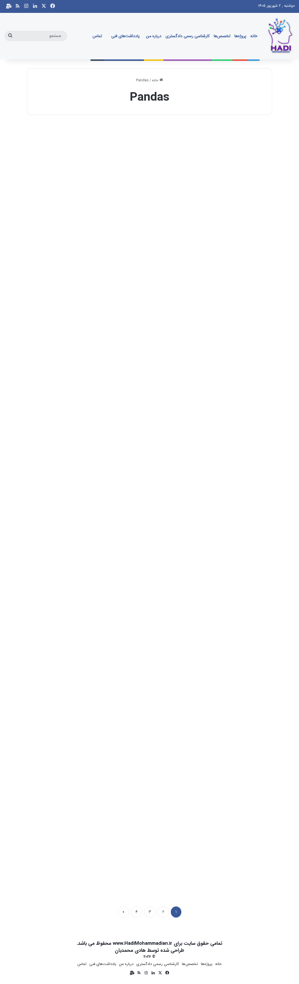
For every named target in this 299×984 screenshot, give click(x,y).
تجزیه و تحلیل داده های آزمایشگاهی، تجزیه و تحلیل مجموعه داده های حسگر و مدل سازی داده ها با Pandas (234, 379)
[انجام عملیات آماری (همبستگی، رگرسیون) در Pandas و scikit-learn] (71, 809)
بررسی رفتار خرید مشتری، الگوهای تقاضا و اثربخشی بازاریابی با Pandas (151, 368)
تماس (97, 36)
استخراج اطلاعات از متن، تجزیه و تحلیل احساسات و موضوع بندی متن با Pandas (67, 165)
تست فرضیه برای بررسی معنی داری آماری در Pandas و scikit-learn (151, 740)
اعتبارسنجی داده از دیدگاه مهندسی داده (233, 148)
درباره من (153, 36)
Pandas (90, 133)
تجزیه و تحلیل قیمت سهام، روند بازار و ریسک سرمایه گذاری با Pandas (66, 368)
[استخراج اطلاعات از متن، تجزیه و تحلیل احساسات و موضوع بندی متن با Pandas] (66, 228)
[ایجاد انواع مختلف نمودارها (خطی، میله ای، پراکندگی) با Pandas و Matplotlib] (233, 809)
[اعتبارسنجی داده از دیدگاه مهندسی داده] (233, 195)
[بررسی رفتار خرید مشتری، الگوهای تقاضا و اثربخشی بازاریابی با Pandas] (150, 426)
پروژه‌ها (240, 36)
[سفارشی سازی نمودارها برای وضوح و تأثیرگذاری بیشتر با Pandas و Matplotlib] (150, 618)
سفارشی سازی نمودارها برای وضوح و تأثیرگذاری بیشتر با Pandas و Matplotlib (149, 554)
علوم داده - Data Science (159, 133)
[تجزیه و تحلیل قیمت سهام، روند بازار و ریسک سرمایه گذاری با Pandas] (66, 426)
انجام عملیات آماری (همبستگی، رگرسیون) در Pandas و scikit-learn (73, 746)
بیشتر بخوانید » (246, 262)
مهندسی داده (252, 133)
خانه (254, 36)
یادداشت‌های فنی (125, 36)
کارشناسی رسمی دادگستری (188, 36)
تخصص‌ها (222, 36)
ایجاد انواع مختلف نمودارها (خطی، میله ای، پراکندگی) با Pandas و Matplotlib (233, 746)
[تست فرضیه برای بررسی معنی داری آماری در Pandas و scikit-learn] (150, 798)
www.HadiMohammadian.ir (142, 943)
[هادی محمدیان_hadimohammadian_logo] (280, 36)
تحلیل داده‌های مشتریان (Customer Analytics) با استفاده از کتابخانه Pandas (155, 170)
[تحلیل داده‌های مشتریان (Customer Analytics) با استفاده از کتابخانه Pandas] (150, 239)
